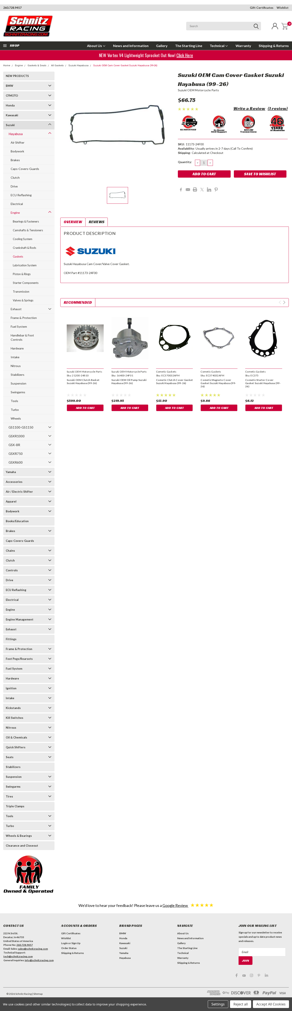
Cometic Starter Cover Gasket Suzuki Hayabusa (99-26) (263, 383)
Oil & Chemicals (16, 737)
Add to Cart (85, 408)
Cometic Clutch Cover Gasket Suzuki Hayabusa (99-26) (174, 381)
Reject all (240, 1004)
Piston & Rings (22, 274)
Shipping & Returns (274, 46)
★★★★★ (202, 905)
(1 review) (278, 108)
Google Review (175, 905)
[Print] (195, 189)
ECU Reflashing (21, 195)
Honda (10, 105)
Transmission (21, 291)
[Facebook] (181, 189)
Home (6, 65)
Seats (9, 757)
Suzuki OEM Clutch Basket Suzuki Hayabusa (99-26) (83, 381)
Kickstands (13, 708)
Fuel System (19, 326)
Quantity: (185, 162)
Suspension (18, 383)
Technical (217, 46)
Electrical (17, 204)
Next (284, 302)
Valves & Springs (23, 300)
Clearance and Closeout (22, 845)
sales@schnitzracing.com (33, 948)
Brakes (15, 160)
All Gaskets (57, 65)
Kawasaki (12, 115)
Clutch (15, 177)
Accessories (14, 481)
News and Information (131, 46)
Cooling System (22, 239)
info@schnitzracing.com (39, 960)
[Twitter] (202, 189)
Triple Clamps (15, 806)
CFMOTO (12, 95)
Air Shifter (17, 142)
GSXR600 (16, 462)
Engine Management (19, 619)
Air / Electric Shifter (19, 491)
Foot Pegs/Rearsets (19, 658)
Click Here (184, 55)
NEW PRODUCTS (17, 76)
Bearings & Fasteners (26, 221)
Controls (12, 570)
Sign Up (75, 943)
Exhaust (16, 309)
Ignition (11, 688)
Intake (15, 357)
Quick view (85, 338)
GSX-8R (14, 445)
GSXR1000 (17, 436)
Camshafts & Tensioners (28, 230)
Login (64, 943)
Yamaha (11, 472)
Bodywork (17, 151)
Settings (218, 1004)
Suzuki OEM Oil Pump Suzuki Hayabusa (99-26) (129, 381)
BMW (9, 85)
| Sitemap (37, 993)
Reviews (96, 221)
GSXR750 (16, 453)
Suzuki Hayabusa (78, 65)
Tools (14, 401)
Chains (10, 550)
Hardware (17, 348)
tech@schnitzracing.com (18, 956)
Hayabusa (16, 134)
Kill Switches (14, 717)
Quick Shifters (15, 747)
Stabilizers (17, 374)
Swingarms (18, 392)
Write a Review (249, 108)
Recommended (78, 302)
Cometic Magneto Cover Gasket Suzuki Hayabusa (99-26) (218, 383)
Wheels (16, 418)
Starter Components (25, 282)
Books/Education (17, 521)
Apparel (11, 501)
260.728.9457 (12, 7)
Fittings (11, 639)
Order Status (69, 948)
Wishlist (283, 7)
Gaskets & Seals (37, 65)
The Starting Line (188, 46)
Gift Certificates (261, 7)
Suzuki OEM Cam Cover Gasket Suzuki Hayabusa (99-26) (125, 65)
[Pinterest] (216, 189)
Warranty (243, 46)
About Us (95, 46)
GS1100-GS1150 (21, 427)
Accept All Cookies (271, 1004)
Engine (19, 65)
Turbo (15, 409)
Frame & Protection (24, 318)
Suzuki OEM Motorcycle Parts (198, 90)
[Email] (188, 189)
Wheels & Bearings (19, 835)
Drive (14, 186)
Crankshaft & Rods (24, 247)
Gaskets (18, 256)
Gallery (162, 46)
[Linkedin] (209, 189)
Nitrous (16, 366)
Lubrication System (25, 265)
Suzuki (10, 125)
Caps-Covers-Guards (25, 169)
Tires (9, 796)
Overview (73, 221)
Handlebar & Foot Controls (22, 337)
